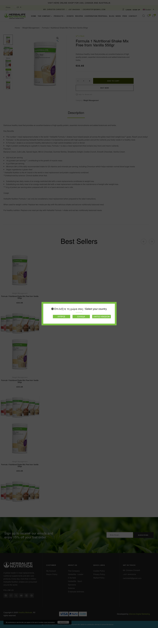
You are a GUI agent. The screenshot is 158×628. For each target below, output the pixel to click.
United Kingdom (101, 316)
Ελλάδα (81, 316)
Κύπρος (61, 316)
